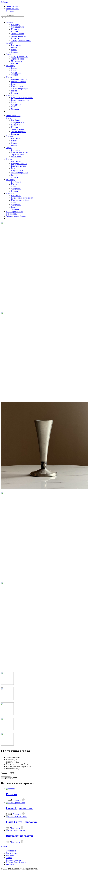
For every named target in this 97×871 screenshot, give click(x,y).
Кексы (14, 50)
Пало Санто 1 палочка (21, 822)
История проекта (13, 860)
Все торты (15, 63)
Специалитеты (17, 27)
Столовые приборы (19, 88)
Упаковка (15, 109)
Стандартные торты (19, 56)
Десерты (14, 52)
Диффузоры (16, 72)
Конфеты (15, 47)
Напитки (15, 38)
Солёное (9, 22)
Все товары (16, 45)
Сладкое (9, 43)
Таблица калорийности (21, 40)
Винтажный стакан (19, 836)
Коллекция (10, 66)
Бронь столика (12, 9)
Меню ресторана (13, 6)
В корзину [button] (17, 800)
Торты (8, 54)
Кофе (13, 107)
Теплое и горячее (18, 36)
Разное (14, 91)
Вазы (13, 84)
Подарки (10, 95)
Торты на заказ (17, 59)
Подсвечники (17, 86)
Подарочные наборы (20, 100)
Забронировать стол (14, 211)
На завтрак (15, 29)
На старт (15, 31)
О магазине (11, 851)
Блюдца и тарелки (19, 79)
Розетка (11, 794)
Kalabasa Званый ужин (16, 862)
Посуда (14, 68)
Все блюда (15, 24)
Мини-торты (16, 61)
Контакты (10, 864)
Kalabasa (4, 2)
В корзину (6, 778)
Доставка (10, 11)
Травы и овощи (17, 34)
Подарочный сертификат (22, 98)
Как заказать (11, 214)
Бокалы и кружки (18, 82)
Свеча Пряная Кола (19, 808)
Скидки (14, 75)
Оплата (9, 858)
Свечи (14, 70)
